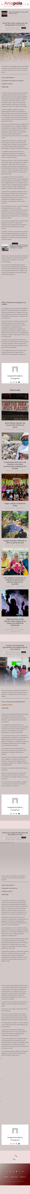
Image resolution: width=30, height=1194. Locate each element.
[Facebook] (7, 1171)
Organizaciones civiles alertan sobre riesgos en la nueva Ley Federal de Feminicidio (15, 622)
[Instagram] (13, 1171)
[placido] (4, 14)
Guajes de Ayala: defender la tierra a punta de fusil (15, 542)
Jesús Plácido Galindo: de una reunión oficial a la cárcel (18, 12)
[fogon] (15, 487)
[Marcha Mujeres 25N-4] (15, 602)
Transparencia (23, 1177)
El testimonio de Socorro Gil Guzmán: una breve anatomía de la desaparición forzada (15, 465)
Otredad (24, 28)
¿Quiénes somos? (14, 1177)
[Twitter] (10, 1171)
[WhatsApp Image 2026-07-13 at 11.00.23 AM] (15, 561)
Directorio (6, 1177)
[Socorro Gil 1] (15, 446)
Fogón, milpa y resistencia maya (15, 504)
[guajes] (15, 524)
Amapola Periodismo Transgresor (12, 28)
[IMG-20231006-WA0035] (5, 247)
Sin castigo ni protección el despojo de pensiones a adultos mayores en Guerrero (15, 581)
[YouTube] (16, 1171)
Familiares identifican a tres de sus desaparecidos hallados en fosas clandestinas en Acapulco (19, 246)
